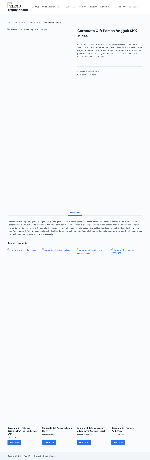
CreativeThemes (49, 456)
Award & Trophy (48, 7)
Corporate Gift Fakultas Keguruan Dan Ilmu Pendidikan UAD (22, 431)
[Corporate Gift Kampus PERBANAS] (127, 336)
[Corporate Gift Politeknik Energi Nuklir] (57, 336)
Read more (14, 442)
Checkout (82, 7)
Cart (67, 7)
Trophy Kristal (18, 10)
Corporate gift (118, 7)
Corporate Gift (134, 7)
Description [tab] (75, 213)
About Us (35, 7)
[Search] (141, 7)
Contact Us (105, 7)
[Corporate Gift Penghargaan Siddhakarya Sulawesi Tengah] (92, 336)
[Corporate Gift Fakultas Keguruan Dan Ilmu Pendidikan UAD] (23, 336)
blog (60, 7)
